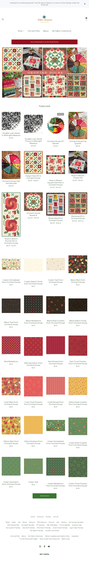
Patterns (32, 522)
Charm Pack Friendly (60, 528)
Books (25, 522)
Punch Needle (65, 525)
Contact (48, 517)
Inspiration (75, 536)
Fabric (14, 522)
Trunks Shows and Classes (28, 539)
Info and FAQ (34, 31)
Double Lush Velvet (52, 530)
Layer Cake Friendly (76, 528)
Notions (64, 522)
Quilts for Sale (77, 525)
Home (33, 517)
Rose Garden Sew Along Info (50, 539)
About (46, 31)
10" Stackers (40, 525)
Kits (19, 522)
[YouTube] (49, 546)
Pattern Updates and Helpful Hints (57, 536)
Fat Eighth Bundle (27, 525)
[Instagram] (40, 546)
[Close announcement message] (84, 3)
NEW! (8, 522)
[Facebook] (44, 546)
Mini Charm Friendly (44, 528)
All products (44, 496)
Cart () (55, 517)
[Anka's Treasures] (44, 19)
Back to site (66, 539)
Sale (57, 522)
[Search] (2, 19)
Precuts (51, 522)
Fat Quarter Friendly (13, 528)
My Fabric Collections (61, 31)
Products (40, 517)
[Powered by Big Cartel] (44, 554)
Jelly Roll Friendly (28, 528)
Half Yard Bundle (13, 525)
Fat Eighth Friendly (36, 530)
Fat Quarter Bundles (76, 522)
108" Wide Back (52, 525)
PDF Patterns (42, 522)
